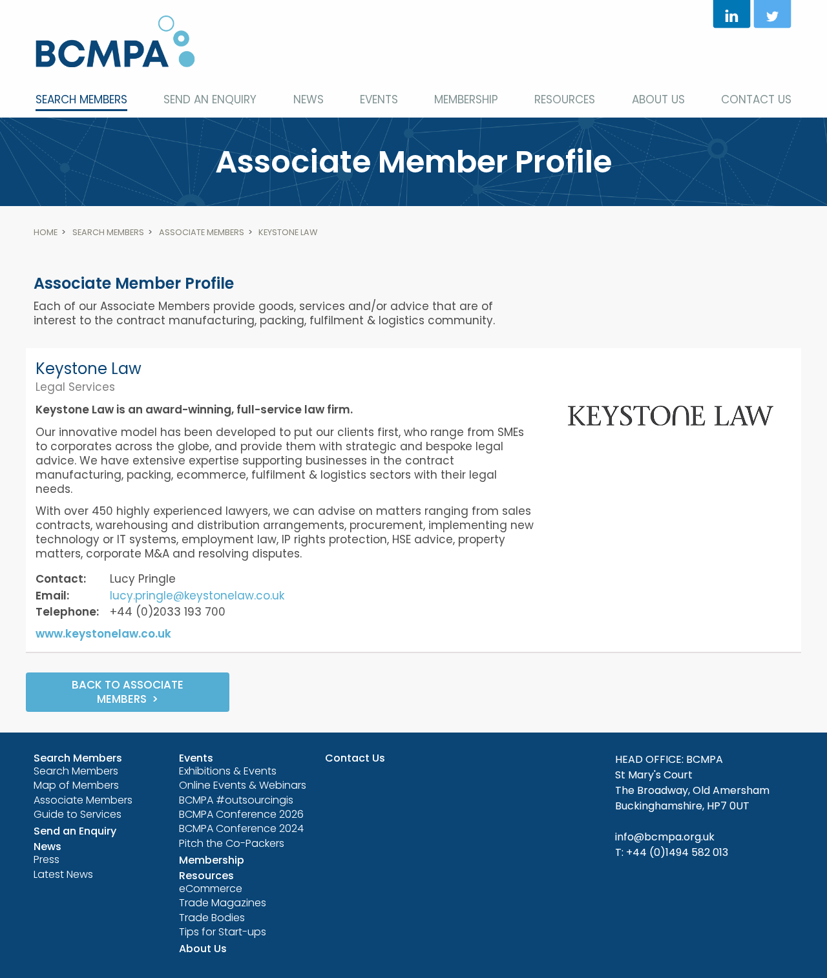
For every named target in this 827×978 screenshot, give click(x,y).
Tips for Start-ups (222, 931)
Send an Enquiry (209, 99)
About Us (658, 99)
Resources (564, 99)
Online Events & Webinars (242, 785)
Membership (466, 99)
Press (46, 859)
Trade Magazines (222, 902)
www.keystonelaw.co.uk (103, 633)
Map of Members (76, 785)
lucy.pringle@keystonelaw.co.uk (197, 595)
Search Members (81, 99)
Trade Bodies (212, 917)
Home (46, 232)
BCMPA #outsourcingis (236, 800)
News (308, 99)
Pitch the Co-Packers (231, 843)
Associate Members (201, 232)
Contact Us (756, 99)
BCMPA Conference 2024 (241, 828)
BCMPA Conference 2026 (241, 814)
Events (379, 99)
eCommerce (210, 888)
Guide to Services (77, 814)
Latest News (63, 874)
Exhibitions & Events (228, 771)
